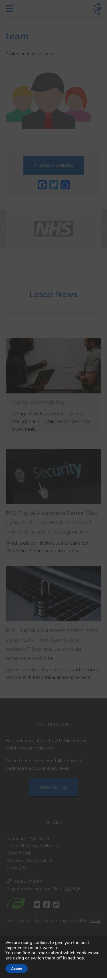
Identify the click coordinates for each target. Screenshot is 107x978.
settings (76, 958)
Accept (16, 968)
